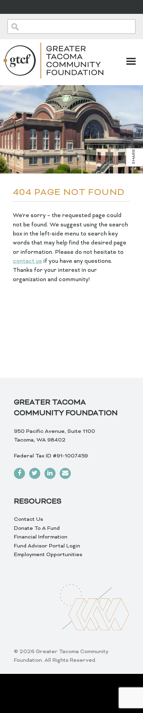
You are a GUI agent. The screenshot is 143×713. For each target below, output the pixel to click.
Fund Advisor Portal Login (47, 546)
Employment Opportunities (48, 554)
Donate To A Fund (37, 528)
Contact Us (28, 519)
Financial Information (40, 537)
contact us (27, 261)
